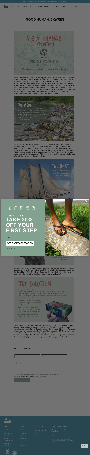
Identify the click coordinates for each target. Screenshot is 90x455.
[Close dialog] (86, 201)
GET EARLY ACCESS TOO (20, 243)
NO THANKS (12, 248)
